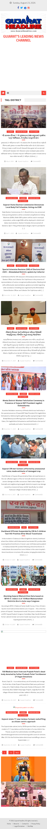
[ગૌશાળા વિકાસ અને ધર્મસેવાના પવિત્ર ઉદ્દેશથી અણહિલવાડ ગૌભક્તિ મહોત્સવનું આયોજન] (23, 313)
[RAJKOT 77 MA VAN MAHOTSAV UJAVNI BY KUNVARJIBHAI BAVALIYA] (23, 794)
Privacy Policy (35, 824)
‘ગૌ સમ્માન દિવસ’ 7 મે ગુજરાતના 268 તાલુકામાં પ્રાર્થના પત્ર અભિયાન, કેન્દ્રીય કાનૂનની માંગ (23, 136)
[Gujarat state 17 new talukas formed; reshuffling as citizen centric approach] (23, 707)
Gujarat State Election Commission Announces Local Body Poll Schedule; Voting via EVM (23, 206)
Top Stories (34, 132)
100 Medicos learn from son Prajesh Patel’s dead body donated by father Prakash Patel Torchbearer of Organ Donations (23, 674)
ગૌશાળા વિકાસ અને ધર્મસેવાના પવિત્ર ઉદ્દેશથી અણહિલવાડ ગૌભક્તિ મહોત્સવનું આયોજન (23, 333)
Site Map (30, 826)
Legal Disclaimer (19, 826)
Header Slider (21, 266)
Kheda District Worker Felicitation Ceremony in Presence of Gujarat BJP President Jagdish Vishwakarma (23, 403)
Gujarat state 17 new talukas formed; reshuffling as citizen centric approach (23, 720)
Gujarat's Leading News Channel (23, 38)
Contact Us (25, 824)
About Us (16, 824)
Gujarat (10, 132)
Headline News (21, 132)
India (24, 527)
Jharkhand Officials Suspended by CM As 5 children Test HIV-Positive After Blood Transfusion (23, 532)
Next (17, 752)
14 (11, 752)
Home (9, 824)
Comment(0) (37, 161)
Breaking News (12, 198)
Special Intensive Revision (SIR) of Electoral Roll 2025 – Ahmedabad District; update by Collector (23, 270)
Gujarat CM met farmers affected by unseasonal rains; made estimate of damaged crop (23, 469)
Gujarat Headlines (23, 161)
